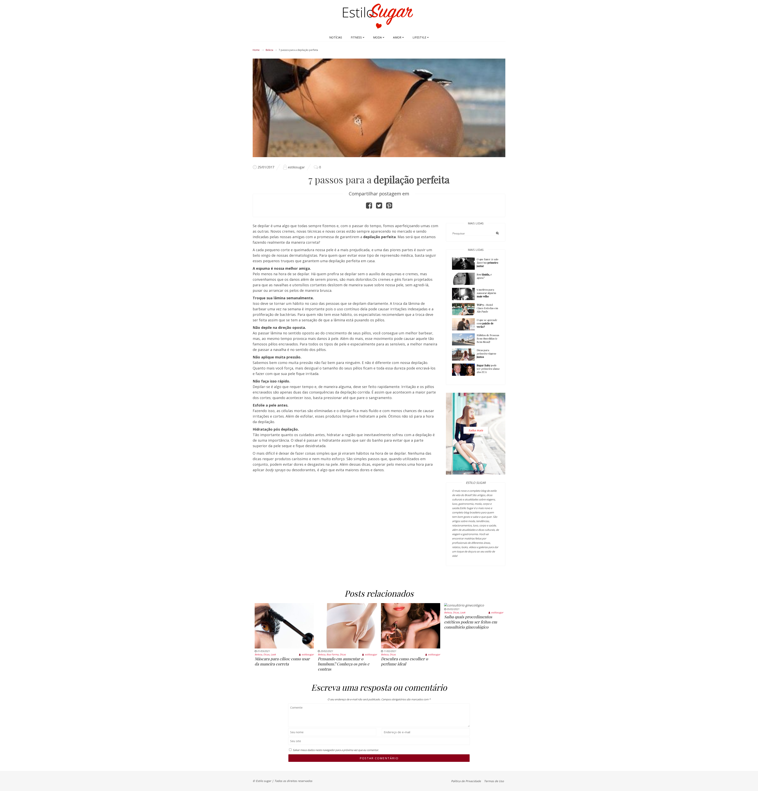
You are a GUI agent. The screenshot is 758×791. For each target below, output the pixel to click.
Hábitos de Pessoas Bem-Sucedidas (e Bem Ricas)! (488, 338)
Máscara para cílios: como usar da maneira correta (282, 661)
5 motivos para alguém (486, 293)
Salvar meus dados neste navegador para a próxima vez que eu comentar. (336, 750)
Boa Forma (332, 654)
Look (273, 654)
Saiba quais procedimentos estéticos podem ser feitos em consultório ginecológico (470, 622)
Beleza (269, 50)
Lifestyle (419, 37)
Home (256, 50)
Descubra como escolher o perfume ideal (404, 661)
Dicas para (486, 353)
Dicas (266, 654)
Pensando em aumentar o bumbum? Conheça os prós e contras (343, 664)
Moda (377, 37)
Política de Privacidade (466, 781)
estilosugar (296, 167)
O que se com (487, 323)
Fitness (356, 37)
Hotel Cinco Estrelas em (487, 308)
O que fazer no (487, 262)
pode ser (488, 369)
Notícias (335, 37)
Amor (397, 37)
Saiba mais (475, 430)
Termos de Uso (494, 781)
